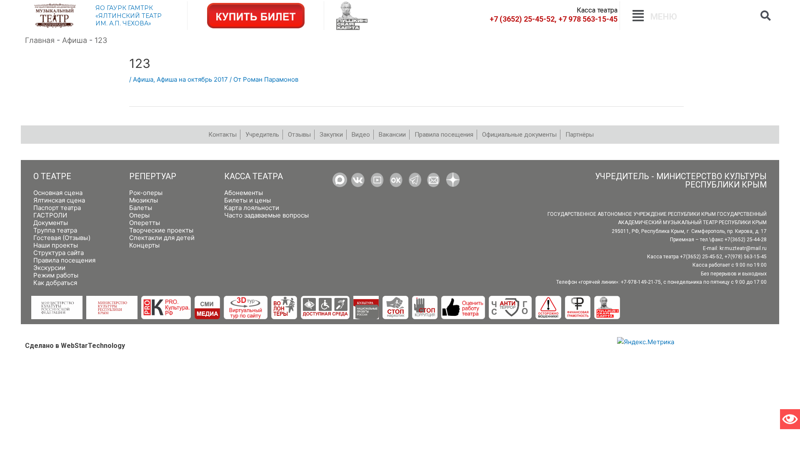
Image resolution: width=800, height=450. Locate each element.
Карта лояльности (251, 208)
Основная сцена (57, 193)
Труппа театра (55, 230)
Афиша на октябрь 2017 (192, 79)
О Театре (52, 176)
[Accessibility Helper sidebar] (790, 419)
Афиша (143, 79)
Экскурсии (49, 268)
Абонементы (243, 193)
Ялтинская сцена (59, 200)
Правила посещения (64, 260)
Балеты (140, 208)
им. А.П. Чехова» (123, 23)
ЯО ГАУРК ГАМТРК (124, 8)
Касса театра (253, 176)
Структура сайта (58, 253)
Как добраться (55, 283)
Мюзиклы (143, 200)
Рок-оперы (145, 193)
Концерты (144, 245)
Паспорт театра (57, 208)
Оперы (139, 215)
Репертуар (152, 176)
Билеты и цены (247, 200)
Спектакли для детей (162, 238)
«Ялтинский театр (128, 16)
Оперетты (144, 223)
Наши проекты (55, 245)
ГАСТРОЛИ (50, 215)
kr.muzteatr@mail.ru (743, 248)
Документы (50, 223)
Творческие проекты (161, 230)
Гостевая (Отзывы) (61, 238)
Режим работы (55, 275)
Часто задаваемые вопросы (266, 215)
